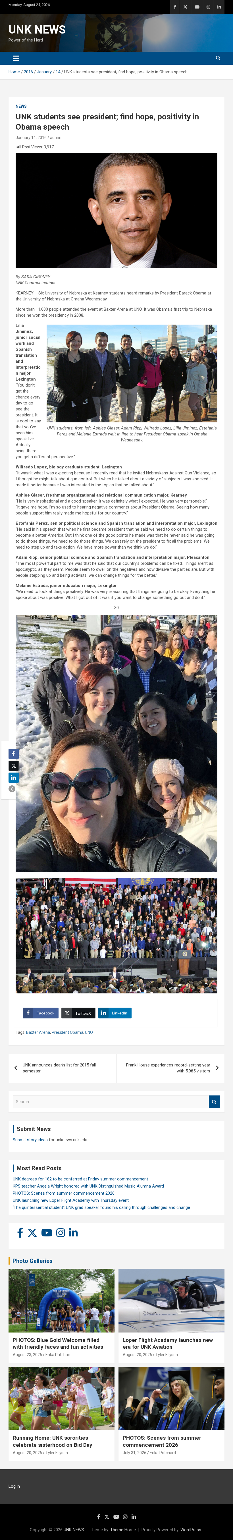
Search (214, 1101)
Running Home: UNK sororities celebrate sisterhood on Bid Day (52, 1441)
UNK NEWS (37, 29)
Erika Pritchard (58, 1354)
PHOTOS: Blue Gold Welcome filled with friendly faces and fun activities (58, 1343)
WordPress (190, 1529)
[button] (12, 788)
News (21, 106)
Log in (14, 1486)
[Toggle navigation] (16, 58)
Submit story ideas (30, 1139)
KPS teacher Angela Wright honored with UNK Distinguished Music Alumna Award (88, 1186)
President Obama (67, 1032)
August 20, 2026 (137, 1354)
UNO (89, 1032)
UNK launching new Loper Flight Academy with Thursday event (71, 1200)
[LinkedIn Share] (14, 778)
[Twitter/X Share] (14, 766)
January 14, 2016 (31, 137)
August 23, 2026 (27, 1354)
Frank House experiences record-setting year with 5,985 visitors (168, 1068)
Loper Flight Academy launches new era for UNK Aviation (168, 1343)
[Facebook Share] (14, 754)
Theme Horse (123, 1529)
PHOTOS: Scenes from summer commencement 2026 (64, 1193)
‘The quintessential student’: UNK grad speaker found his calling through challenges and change (101, 1207)
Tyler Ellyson (166, 1354)
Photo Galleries (33, 1260)
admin (55, 137)
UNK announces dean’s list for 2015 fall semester (59, 1068)
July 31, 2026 (134, 1452)
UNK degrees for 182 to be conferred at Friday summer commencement (80, 1179)
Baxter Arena (38, 1032)
